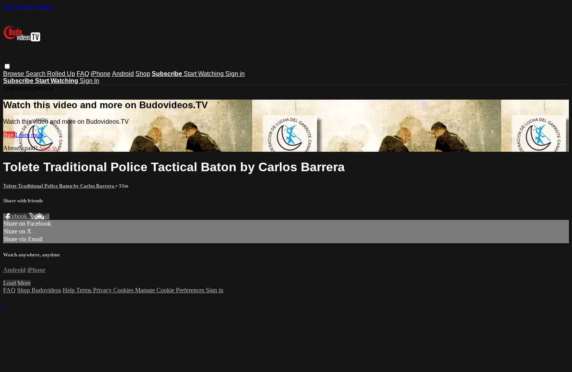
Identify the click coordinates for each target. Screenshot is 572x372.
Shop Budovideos (39, 290)
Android (123, 73)
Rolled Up (61, 73)
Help (69, 290)
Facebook (16, 216)
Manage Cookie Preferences (170, 290)
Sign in (235, 73)
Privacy (103, 290)
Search (36, 73)
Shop (142, 73)
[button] (7, 66)
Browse (14, 73)
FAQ (83, 73)
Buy (9, 135)
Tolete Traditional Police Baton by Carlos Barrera (59, 186)
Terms (84, 290)
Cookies (124, 290)
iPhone (101, 73)
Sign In (89, 80)
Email (42, 216)
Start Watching (204, 73)
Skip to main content (28, 6)
